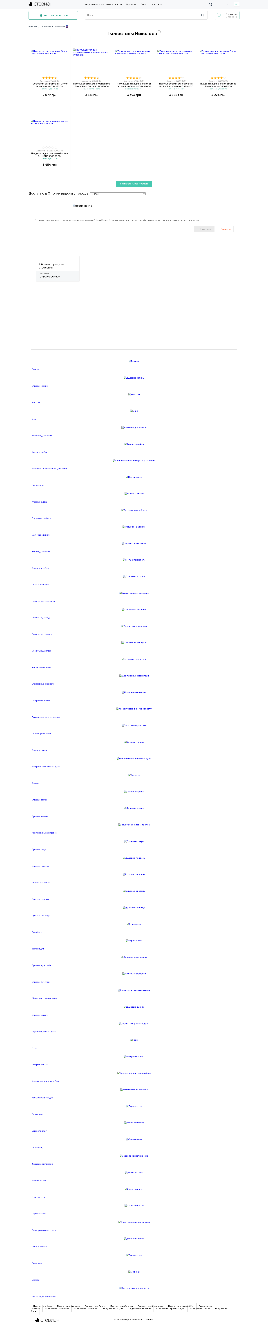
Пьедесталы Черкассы (86, 1308)
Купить (50, 101)
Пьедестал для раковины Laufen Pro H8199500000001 (49, 154)
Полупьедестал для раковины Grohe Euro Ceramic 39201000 (176, 85)
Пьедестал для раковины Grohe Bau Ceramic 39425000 (50, 85)
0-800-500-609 (50, 276)
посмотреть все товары (134, 183)
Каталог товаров (55, 15)
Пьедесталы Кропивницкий (170, 1308)
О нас (144, 4)
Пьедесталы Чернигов (57, 1308)
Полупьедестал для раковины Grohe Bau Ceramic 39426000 (134, 85)
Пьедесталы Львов (200, 1308)
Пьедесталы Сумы (113, 1308)
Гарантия (131, 4)
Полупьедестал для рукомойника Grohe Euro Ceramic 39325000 (91, 85)
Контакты (157, 4)
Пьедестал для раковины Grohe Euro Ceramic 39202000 (218, 85)
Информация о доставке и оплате (103, 4)
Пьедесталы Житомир (139, 1308)
